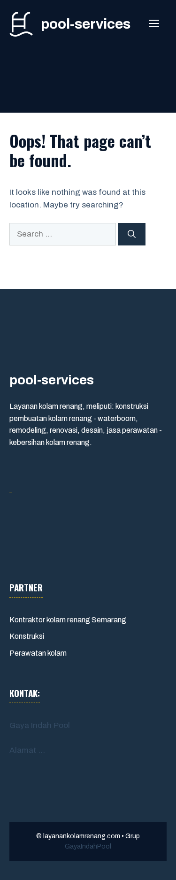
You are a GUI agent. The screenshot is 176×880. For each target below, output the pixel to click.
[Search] (131, 234)
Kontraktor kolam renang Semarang (67, 620)
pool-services (85, 23)
